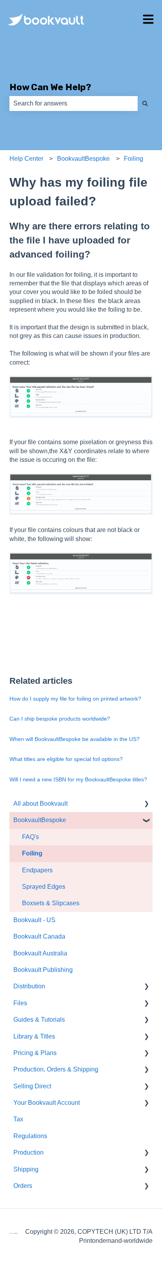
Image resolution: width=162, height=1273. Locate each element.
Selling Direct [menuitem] (32, 1086)
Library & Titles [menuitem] (34, 1036)
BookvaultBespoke (83, 158)
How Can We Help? (50, 87)
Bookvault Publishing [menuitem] (43, 969)
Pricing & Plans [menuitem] (35, 1053)
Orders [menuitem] (22, 1185)
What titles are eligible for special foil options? (66, 759)
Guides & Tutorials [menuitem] (39, 1019)
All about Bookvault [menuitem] (40, 803)
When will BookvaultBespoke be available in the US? (74, 739)
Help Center (26, 158)
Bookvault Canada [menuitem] (39, 936)
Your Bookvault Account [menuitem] (46, 1102)
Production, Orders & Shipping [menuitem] (55, 1069)
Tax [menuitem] (18, 1119)
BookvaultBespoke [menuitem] (39, 820)
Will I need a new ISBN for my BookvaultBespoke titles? (78, 779)
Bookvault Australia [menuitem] (40, 953)
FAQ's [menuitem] (30, 837)
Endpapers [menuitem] (37, 870)
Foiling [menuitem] (32, 853)
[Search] (145, 103)
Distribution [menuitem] (29, 986)
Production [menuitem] (28, 1152)
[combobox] (73, 103)
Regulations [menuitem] (30, 1136)
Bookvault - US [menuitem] (34, 920)
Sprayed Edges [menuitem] (43, 886)
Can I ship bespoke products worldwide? (59, 718)
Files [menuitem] (20, 1003)
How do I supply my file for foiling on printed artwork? (75, 699)
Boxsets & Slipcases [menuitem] (50, 903)
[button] (146, 804)
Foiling (133, 158)
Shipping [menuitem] (26, 1169)
